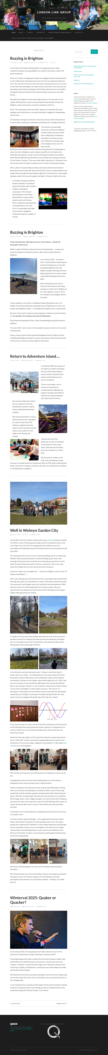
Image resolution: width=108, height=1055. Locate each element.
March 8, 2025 (15, 906)
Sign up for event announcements (84, 122)
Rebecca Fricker (30, 62)
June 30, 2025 (14, 360)
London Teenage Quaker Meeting (59, 32)
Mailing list (41, 32)
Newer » (62, 1003)
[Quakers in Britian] (50, 1038)
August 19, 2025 (15, 236)
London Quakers (92, 103)
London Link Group (54, 12)
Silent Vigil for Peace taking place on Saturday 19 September (32, 38)
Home (13, 32)
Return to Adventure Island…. (35, 356)
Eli (54, 743)
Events (30, 32)
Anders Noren (89, 1050)
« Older (15, 1003)
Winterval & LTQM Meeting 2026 (83, 83)
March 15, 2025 (15, 534)
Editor (25, 534)
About (21, 32)
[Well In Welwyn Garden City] (38, 503)
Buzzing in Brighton (26, 58)
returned (49, 540)
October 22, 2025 (16, 62)
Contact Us (79, 32)
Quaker (76, 99)
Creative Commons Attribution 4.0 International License (21, 1029)
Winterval (76, 80)
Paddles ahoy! (78, 71)
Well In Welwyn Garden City (34, 530)
